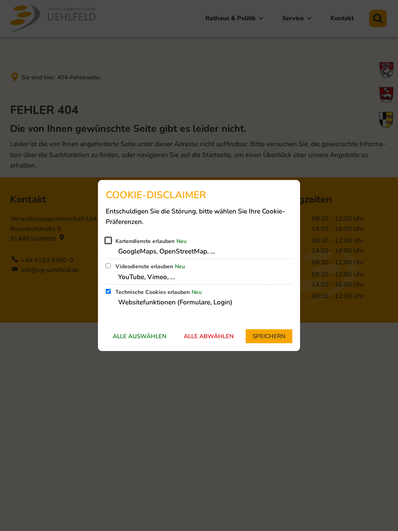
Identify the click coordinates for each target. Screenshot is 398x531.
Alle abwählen (209, 336)
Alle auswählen (139, 336)
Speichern (269, 336)
